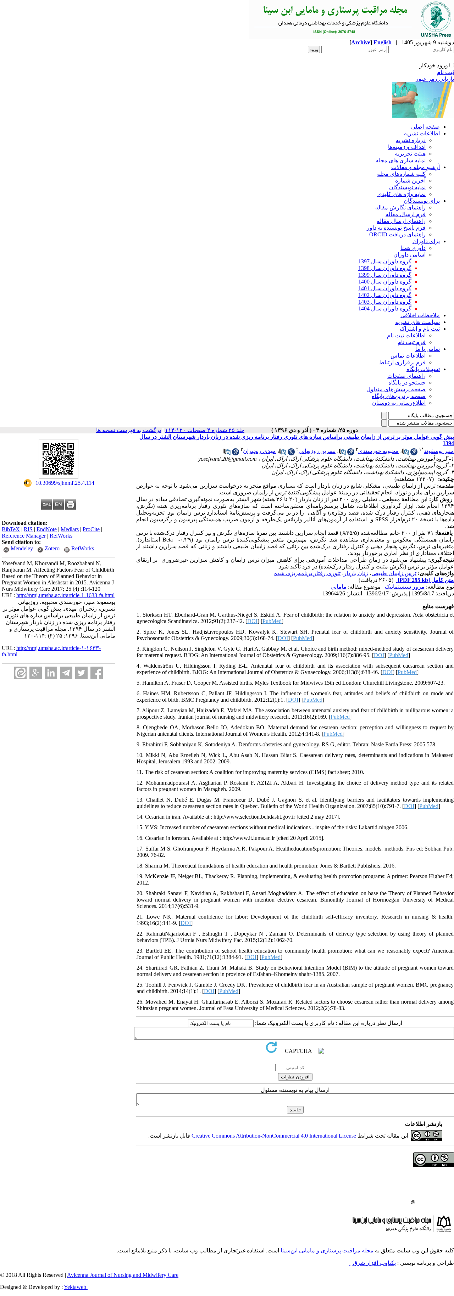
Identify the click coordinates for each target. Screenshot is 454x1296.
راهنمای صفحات (406, 376)
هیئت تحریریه (410, 154)
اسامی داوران (409, 255)
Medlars (70, 529)
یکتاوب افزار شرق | (372, 1263)
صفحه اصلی (425, 127)
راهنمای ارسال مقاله (401, 221)
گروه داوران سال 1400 (384, 282)
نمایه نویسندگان (407, 187)
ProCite (91, 529)
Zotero (52, 548)
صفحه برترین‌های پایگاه (399, 396)
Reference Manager (24, 536)
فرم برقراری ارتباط (402, 362)
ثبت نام (445, 72)
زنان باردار (356, 573)
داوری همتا (413, 248)
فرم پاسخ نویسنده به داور (396, 228)
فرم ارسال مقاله (406, 214)
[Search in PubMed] (405, 453)
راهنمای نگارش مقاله (400, 207)
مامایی (339, 587)
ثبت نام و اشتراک (420, 329)
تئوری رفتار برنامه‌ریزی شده (307, 573)
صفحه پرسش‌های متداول (396, 389)
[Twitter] (81, 673)
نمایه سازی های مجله (401, 160)
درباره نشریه (411, 140)
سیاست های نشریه (417, 322)
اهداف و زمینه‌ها (407, 147)
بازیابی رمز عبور (435, 79)
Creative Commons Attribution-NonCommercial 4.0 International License (274, 1136)
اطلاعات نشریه (422, 133)
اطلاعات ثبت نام (406, 335)
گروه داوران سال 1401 (384, 288)
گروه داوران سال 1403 (384, 302)
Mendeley (22, 548)
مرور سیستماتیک (405, 587)
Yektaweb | (76, 1287)
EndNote (47, 529)
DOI (252, 621)
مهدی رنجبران (259, 451)
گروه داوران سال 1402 (384, 295)
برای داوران (426, 241)
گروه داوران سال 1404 (384, 308)
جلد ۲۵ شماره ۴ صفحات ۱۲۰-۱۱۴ (204, 430)
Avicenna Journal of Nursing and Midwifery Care (122, 1275)
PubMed (272, 621)
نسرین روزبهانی (317, 451)
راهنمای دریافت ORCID (397, 234)
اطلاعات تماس (408, 356)
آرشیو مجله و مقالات (415, 167)
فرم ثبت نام (412, 342)
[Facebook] (96, 673)
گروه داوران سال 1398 (384, 268)
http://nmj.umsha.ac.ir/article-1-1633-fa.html (65, 595)
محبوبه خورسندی (378, 451)
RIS (28, 529)
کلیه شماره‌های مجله (401, 174)
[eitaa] (20, 673)
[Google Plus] (35, 673)
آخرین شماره (410, 181)
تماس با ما (427, 349)
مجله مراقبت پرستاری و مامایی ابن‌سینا (327, 1250)
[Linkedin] (51, 673)
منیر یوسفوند (439, 451)
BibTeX (11, 529)
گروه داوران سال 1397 (384, 261)
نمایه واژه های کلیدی (401, 194)
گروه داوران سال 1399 (384, 275)
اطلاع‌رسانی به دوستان (399, 403)
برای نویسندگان (422, 201)
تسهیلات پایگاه (423, 369)
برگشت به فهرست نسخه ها (128, 430)
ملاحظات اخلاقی (420, 315)
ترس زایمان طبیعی (393, 573)
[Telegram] (66, 673)
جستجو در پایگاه (407, 383)
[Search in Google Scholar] (413, 453)
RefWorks (61, 536)
